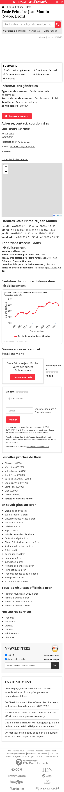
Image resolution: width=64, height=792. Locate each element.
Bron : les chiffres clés (16, 510)
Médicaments (12, 633)
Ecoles (10, 6)
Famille (10, 655)
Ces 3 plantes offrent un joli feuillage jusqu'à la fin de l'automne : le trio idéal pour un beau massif (32, 724)
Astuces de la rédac (16, 659)
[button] (5, 166)
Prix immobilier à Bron (16, 581)
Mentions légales (13, 756)
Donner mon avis (23, 377)
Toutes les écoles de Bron (15, 159)
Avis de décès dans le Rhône (19, 534)
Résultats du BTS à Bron (17, 605)
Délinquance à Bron (15, 553)
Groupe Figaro (29, 756)
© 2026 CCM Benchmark (47, 756)
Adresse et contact (15, 74)
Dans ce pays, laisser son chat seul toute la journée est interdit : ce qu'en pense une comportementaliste (28, 692)
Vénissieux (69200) (14, 467)
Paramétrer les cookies (37, 754)
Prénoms (9, 617)
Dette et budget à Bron (16, 538)
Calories (9, 629)
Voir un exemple (51, 655)
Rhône (20, 6)
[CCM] (17, 770)
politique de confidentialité (37, 446)
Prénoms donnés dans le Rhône (21, 573)
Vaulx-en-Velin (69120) (16, 482)
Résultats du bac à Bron (17, 597)
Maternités (10, 621)
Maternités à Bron (14, 522)
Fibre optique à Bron (15, 569)
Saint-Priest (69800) (15, 474)
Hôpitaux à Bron (13, 557)
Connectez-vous (43, 412)
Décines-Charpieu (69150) (18, 478)
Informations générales (18, 70)
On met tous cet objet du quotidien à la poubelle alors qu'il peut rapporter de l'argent (31, 735)
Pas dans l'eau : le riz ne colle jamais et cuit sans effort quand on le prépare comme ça (31, 714)
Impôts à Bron (12, 530)
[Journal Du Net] (47, 770)
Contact (30, 751)
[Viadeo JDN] (47, 782)
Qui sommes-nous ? (16, 751)
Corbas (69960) (12, 494)
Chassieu (21, 30)
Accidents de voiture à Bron (19, 546)
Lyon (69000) (11, 490)
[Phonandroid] (47, 788)
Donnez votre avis (18, 116)
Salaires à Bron (12, 550)
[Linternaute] (17, 776)
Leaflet (58, 215)
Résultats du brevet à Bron (18, 601)
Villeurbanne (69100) (15, 471)
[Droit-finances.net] (47, 776)
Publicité (39, 751)
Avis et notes (42, 74)
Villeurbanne (50, 30)
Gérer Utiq (53, 754)
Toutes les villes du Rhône (18, 498)
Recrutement (50, 751)
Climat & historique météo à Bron (22, 542)
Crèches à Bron (13, 526)
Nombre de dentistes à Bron (19, 565)
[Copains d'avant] (17, 782)
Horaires (10, 78)
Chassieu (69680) (13, 463)
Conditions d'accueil (46, 70)
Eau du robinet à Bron (16, 514)
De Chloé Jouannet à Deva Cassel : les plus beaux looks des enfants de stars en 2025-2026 (31, 704)
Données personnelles (15, 754)
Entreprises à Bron (14, 577)
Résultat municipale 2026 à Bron (22, 593)
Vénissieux (34, 30)
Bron (28, 6)
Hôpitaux (9, 637)
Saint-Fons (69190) (14, 486)
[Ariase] (17, 788)
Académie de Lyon (26, 102)
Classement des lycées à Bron (20, 518)
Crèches (9, 625)
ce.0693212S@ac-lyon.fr (22, 146)
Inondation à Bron (14, 561)
